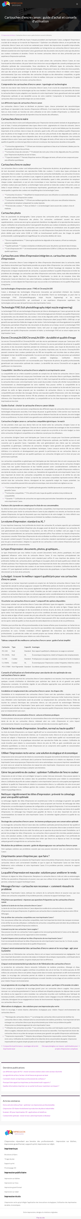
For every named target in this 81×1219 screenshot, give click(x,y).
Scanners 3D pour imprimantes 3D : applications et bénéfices (25, 1112)
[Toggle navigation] (77, 4)
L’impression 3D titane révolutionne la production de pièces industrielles (28, 1108)
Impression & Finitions (9, 35)
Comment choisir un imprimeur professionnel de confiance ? (24, 1079)
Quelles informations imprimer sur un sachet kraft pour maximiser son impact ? (31, 1086)
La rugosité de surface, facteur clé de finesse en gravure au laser (25, 1075)
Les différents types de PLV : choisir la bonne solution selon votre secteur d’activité (32, 1072)
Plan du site (40, 1218)
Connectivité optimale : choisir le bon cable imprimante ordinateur (26, 1116)
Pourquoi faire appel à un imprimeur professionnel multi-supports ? (27, 1082)
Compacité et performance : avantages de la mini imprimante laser (20, 1047)
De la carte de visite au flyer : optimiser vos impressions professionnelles (29, 1105)
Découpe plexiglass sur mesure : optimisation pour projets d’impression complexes (60, 1047)
